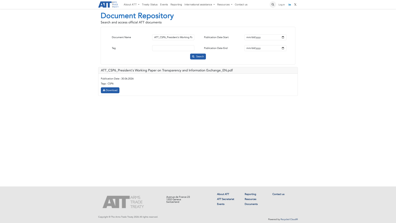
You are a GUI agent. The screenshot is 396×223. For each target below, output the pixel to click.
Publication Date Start (216, 37)
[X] (295, 4)
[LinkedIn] (289, 4)
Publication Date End (216, 48)
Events (220, 204)
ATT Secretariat (225, 199)
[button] (273, 4)
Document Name (121, 37)
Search (200, 56)
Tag (114, 48)
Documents (251, 204)
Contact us (278, 194)
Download (111, 90)
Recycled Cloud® (289, 219)
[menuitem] (131, 4)
